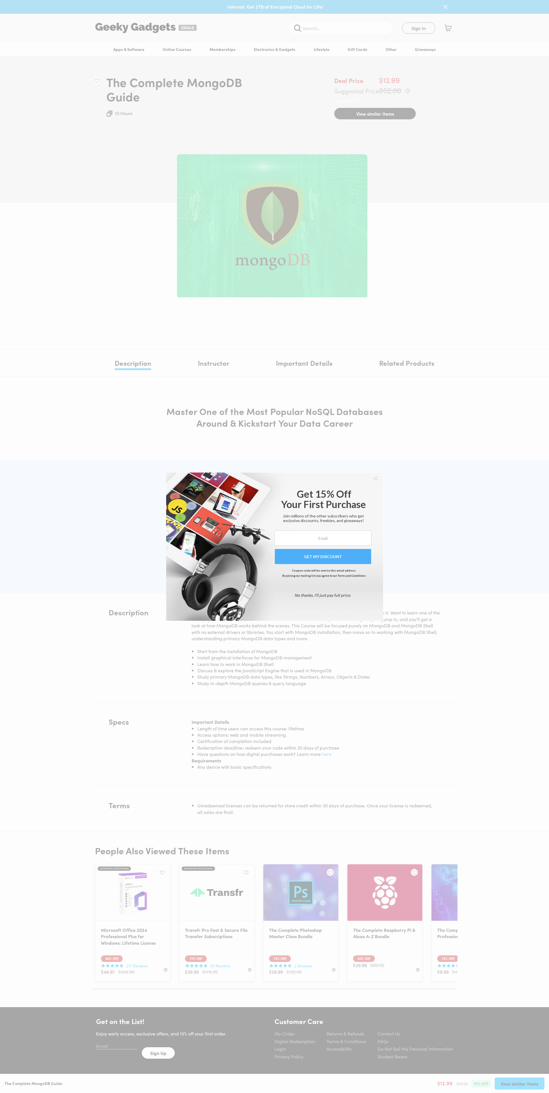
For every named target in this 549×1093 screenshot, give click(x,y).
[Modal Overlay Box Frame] (274, 546)
